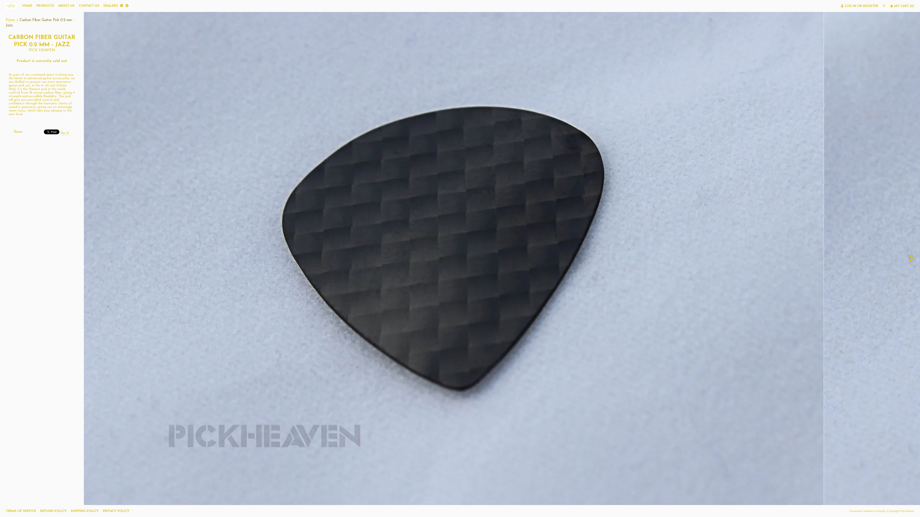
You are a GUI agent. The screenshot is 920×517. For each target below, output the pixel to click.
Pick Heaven (42, 50)
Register (870, 6)
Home (27, 5)
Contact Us (89, 5)
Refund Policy (53, 511)
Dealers (111, 5)
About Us (66, 5)
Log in (850, 6)
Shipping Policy (85, 511)
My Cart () (903, 6)
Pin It (65, 133)
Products (45, 5)
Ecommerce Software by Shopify (867, 511)
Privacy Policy (116, 511)
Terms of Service (21, 511)
